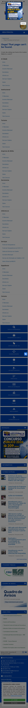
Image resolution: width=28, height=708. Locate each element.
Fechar (23, 23)
